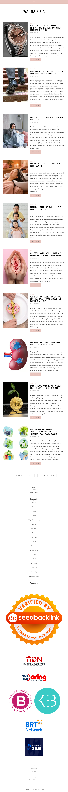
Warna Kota (34, 11)
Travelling (34, 572)
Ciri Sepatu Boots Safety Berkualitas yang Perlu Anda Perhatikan (47, 72)
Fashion (34, 524)
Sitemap (34, 777)
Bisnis (34, 507)
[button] (34, 2)
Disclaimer (34, 768)
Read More (35, 59)
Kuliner (34, 541)
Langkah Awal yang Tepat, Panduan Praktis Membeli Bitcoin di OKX (46, 386)
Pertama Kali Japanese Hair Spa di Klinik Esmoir (45, 164)
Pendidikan (34, 559)
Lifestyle (32, 23)
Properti (34, 563)
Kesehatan (33, 115)
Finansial (33, 204)
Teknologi (34, 567)
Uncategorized (34, 576)
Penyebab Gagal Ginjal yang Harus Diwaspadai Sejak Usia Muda (46, 343)
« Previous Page (18, 475)
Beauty (34, 502)
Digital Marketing (34, 520)
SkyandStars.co (38, 789)
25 (44, 475)
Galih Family (34, 492)
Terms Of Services (34, 780)
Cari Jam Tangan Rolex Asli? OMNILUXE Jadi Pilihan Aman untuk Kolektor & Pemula (45, 27)
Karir (34, 533)
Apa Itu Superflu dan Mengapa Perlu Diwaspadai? (47, 118)
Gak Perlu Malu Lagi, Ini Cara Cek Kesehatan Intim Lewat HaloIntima (45, 254)
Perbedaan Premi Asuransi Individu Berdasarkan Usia (46, 208)
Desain (34, 515)
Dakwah (34, 511)
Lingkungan (33, 426)
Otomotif (34, 554)
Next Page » (51, 475)
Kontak (34, 771)
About (34, 765)
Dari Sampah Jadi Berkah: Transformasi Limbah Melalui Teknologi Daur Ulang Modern (43, 431)
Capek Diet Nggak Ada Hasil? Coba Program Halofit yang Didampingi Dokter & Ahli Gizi (45, 298)
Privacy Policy (34, 774)
